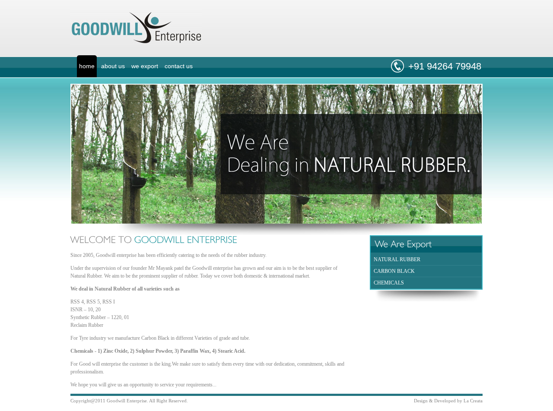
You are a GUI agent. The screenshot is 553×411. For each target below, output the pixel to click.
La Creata (473, 400)
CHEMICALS (389, 283)
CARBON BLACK (394, 271)
